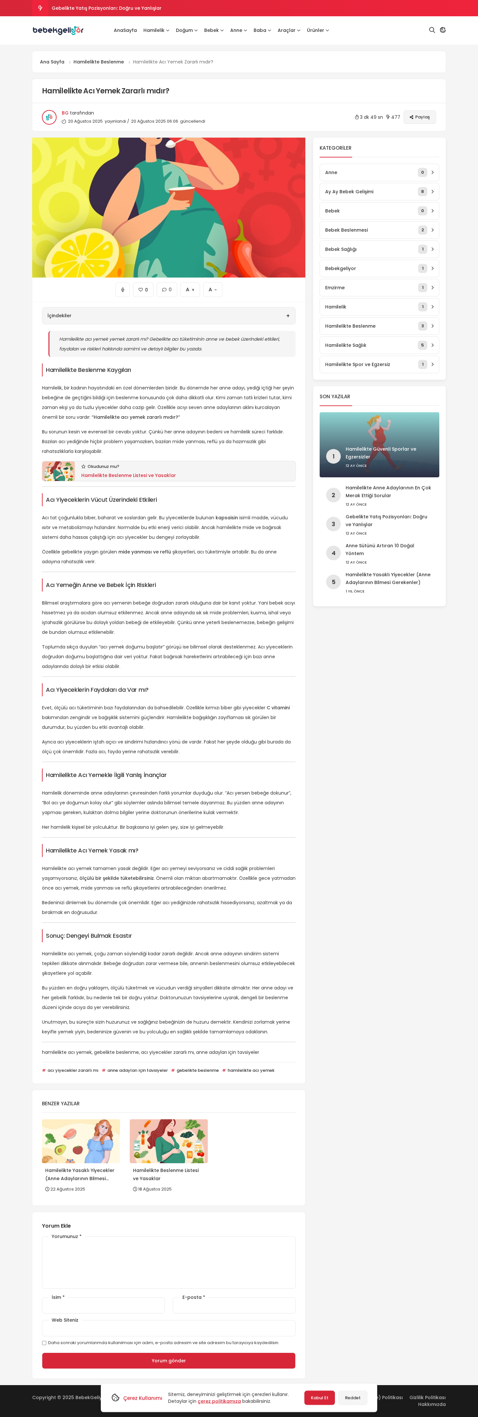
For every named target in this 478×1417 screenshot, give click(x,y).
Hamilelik (154, 30)
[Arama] (432, 30)
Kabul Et (319, 1398)
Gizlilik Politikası (427, 1397)
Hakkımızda (432, 1404)
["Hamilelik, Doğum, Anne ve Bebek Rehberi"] (58, 30)
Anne (236, 30)
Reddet (353, 1398)
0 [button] (166, 287)
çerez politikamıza (219, 1401)
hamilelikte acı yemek (250, 1070)
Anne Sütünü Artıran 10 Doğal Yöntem (96, 8)
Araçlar (287, 30)
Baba (260, 30)
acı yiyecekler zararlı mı (72, 1070)
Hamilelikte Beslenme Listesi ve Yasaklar (128, 475)
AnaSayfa (125, 30)
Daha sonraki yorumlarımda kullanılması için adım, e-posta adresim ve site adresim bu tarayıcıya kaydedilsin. (163, 1343)
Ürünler (315, 30)
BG (65, 113)
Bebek (211, 30)
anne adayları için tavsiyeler (137, 1070)
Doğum (184, 30)
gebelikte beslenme (197, 1070)
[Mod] (443, 30)
